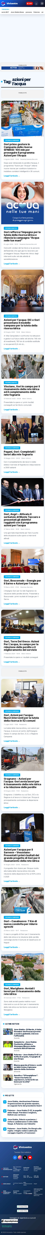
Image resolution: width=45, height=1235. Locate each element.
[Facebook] (15, 1157)
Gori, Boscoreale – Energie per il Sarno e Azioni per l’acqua (22, 582)
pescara (29, 12)
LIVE (30, 3)
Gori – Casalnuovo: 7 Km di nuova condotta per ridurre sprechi (20, 924)
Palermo (37, 12)
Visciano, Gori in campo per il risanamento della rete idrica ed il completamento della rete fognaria (22, 390)
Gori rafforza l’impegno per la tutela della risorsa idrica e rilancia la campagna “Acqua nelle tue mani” (22, 236)
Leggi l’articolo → (12, 176)
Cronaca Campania (12, 140)
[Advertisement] (22, 38)
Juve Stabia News (17, 12)
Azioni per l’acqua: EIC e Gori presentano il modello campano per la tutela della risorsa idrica (22, 324)
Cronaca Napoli (11, 228)
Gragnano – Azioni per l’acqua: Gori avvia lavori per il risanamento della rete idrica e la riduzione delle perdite (22, 783)
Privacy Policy (23, 1206)
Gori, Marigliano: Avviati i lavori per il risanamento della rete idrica (22, 991)
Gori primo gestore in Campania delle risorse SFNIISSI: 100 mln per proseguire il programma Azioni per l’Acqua (19, 150)
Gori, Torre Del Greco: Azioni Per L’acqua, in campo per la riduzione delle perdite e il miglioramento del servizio (21, 645)
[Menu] (42, 3)
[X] (25, 1157)
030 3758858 (28, 1193)
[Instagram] (20, 1157)
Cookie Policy (23, 1211)
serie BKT (5, 12)
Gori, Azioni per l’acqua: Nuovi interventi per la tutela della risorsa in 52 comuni (21, 718)
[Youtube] (30, 1157)
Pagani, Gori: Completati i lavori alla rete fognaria (19, 453)
